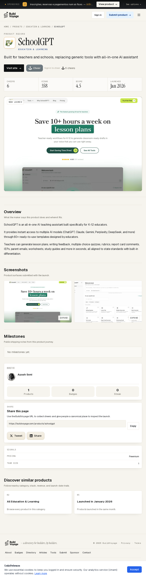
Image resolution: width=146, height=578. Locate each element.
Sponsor (74, 552)
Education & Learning (38, 26)
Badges (19, 552)
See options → (133, 4)
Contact (86, 552)
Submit (63, 552)
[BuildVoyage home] (11, 15)
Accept (134, 569)
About (8, 552)
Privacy (125, 543)
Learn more (41, 573)
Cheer (37, 68)
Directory (31, 552)
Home (6, 26)
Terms (137, 543)
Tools (53, 552)
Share (37, 435)
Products (17, 26)
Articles (43, 552)
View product (108, 4)
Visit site (14, 68)
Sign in (98, 14)
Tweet (18, 435)
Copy (133, 426)
